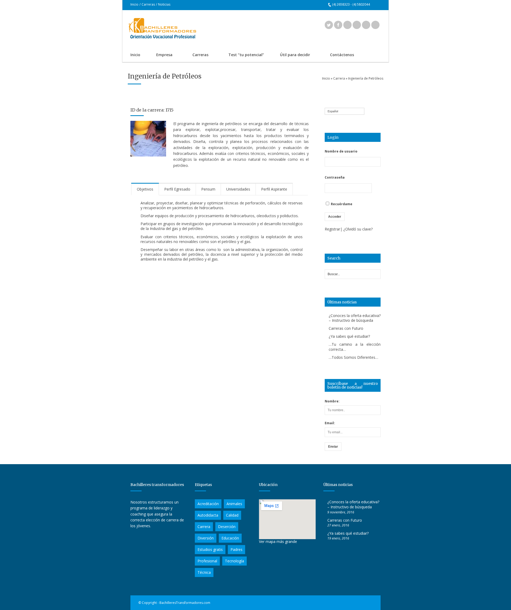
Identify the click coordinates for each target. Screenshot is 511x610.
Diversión (205, 538)
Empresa (160, 55)
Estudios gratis (210, 549)
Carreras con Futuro (346, 328)
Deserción (227, 526)
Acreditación (208, 503)
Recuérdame (341, 204)
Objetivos (145, 189)
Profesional (207, 560)
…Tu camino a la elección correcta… (355, 347)
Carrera (339, 78)
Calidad (232, 515)
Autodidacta (207, 515)
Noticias (164, 4)
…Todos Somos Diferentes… (353, 357)
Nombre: (332, 401)
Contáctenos (342, 54)
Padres (236, 549)
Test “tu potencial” (246, 54)
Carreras (148, 4)
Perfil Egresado (177, 189)
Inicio (134, 4)
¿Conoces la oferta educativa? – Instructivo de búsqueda (355, 318)
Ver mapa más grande (278, 541)
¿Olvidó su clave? (358, 229)
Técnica (204, 572)
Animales (234, 503)
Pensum (208, 189)
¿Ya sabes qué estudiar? (349, 336)
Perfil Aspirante (274, 189)
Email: (330, 423)
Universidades (238, 189)
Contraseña (335, 177)
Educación (230, 538)
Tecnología (234, 560)
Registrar (332, 229)
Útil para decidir (291, 55)
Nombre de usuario (341, 151)
